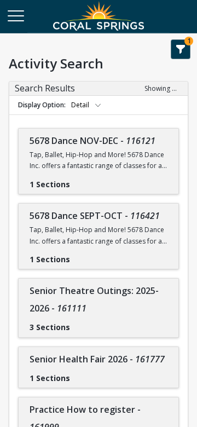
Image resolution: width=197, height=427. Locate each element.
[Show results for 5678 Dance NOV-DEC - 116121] (78, 180)
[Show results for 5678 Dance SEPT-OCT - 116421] (78, 255)
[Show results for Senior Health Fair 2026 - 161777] (78, 374)
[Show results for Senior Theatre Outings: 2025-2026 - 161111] (78, 323)
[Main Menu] (15, 15)
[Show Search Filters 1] (180, 49)
